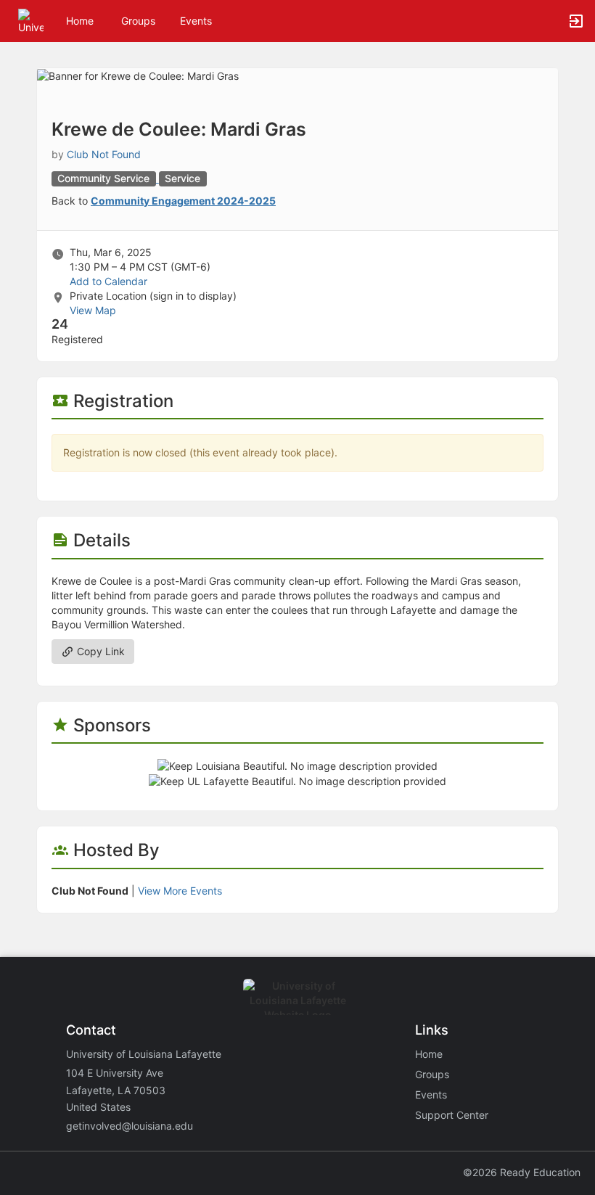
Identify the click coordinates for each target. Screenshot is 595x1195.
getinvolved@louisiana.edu (129, 1126)
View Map (93, 310)
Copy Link (99, 651)
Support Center (451, 1115)
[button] (31, 20)
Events (196, 21)
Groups (138, 21)
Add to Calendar (108, 281)
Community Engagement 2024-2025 (183, 200)
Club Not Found (104, 154)
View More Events (180, 890)
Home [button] (80, 21)
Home (429, 1054)
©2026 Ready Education (521, 1172)
